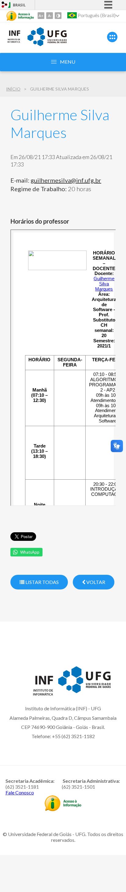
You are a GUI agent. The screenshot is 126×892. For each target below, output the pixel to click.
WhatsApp (29, 552)
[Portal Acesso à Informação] (63, 809)
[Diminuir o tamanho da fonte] (49, 15)
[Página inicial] (13, 41)
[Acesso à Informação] (20, 16)
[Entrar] (4, 5)
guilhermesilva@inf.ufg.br (66, 180)
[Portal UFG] (47, 44)
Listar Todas (41, 582)
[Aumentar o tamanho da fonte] (41, 15)
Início (13, 88)
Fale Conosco (20, 792)
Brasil (19, 5)
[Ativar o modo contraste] (58, 15)
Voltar (95, 582)
